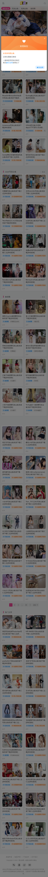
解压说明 (40, 67)
